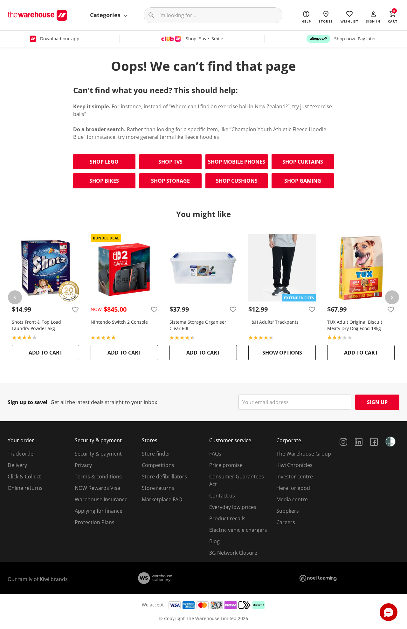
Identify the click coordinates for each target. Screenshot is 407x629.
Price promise (226, 465)
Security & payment (98, 453)
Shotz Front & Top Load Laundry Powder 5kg (36, 325)
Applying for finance (98, 510)
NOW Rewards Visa (97, 487)
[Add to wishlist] (75, 309)
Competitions (158, 465)
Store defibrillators (164, 476)
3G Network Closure (233, 552)
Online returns (25, 487)
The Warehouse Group (303, 453)
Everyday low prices (232, 507)
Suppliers (287, 510)
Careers (285, 522)
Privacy (83, 465)
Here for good (293, 487)
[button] (373, 16)
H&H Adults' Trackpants (273, 322)
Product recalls (227, 518)
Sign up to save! (27, 402)
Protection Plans (94, 522)
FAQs (215, 453)
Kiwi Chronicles (294, 465)
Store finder (156, 453)
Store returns (158, 487)
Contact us (222, 495)
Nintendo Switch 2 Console (119, 322)
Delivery (17, 465)
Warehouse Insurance (101, 499)
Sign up (377, 402)
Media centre (292, 499)
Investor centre (294, 476)
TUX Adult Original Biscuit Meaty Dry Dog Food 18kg (354, 325)
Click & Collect (24, 476)
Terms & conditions (98, 476)
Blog (214, 541)
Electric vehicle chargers (238, 529)
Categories (106, 15)
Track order (22, 453)
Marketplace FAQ (162, 499)
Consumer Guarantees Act (236, 480)
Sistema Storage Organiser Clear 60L (197, 325)
